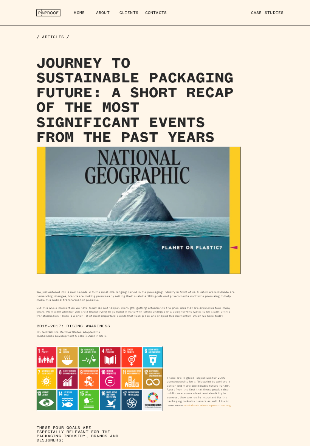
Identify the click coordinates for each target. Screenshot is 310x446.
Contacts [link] (156, 13)
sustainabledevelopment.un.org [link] (207, 405)
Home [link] (79, 13)
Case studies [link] (267, 13)
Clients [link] (128, 13)
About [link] (103, 13)
